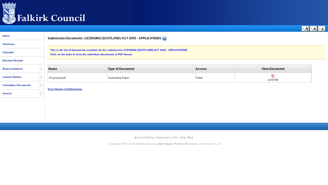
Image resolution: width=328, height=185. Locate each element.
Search (7, 93)
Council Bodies (12, 77)
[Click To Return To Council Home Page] (52, 24)
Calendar (8, 52)
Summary (9, 44)
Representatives (13, 68)
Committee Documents (17, 85)
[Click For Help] (164, 38)
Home (6, 35)
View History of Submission (65, 89)
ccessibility (144, 137)
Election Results (13, 60)
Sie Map (187, 137)
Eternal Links (167, 137)
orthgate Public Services (178, 143)
